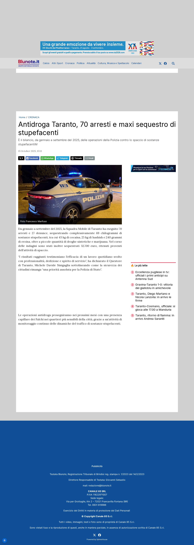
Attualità (91, 63)
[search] (173, 63)
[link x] (160, 63)
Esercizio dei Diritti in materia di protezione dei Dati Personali (97, 510)
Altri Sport (57, 63)
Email (91, 158)
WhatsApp (48, 158)
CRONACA (33, 117)
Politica (80, 63)
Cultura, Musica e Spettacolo (113, 63)
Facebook (33, 158)
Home (22, 117)
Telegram (64, 158)
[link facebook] (165, 63)
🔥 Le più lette (139, 265)
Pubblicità (97, 466)
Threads (78, 158)
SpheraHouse (102, 539)
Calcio (46, 63)
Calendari (136, 63)
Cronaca (69, 63)
